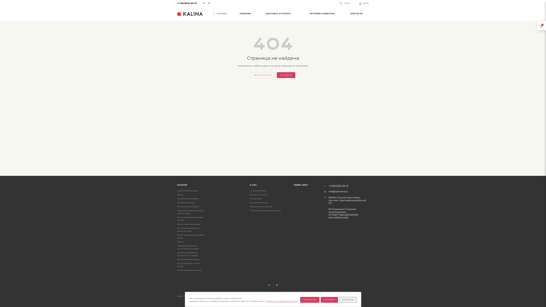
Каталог (182, 185)
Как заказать (256, 198)
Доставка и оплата (258, 194)
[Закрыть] (358, 294)
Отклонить (348, 300)
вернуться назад (263, 75)
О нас (253, 185)
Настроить (329, 300)
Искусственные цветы (187, 190)
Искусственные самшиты (189, 270)
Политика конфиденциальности (265, 210)
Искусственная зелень (188, 198)
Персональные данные (261, 206)
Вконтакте (269, 285)
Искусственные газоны (188, 259)
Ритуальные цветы (186, 202)
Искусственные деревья (188, 224)
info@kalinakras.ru (338, 191)
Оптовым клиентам (259, 202)
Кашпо (180, 242)
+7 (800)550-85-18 (187, 3)
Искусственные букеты (188, 206)
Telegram (277, 285)
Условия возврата (258, 190)
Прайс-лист (301, 185)
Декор (180, 194)
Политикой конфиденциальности (281, 301)
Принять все (309, 300)
